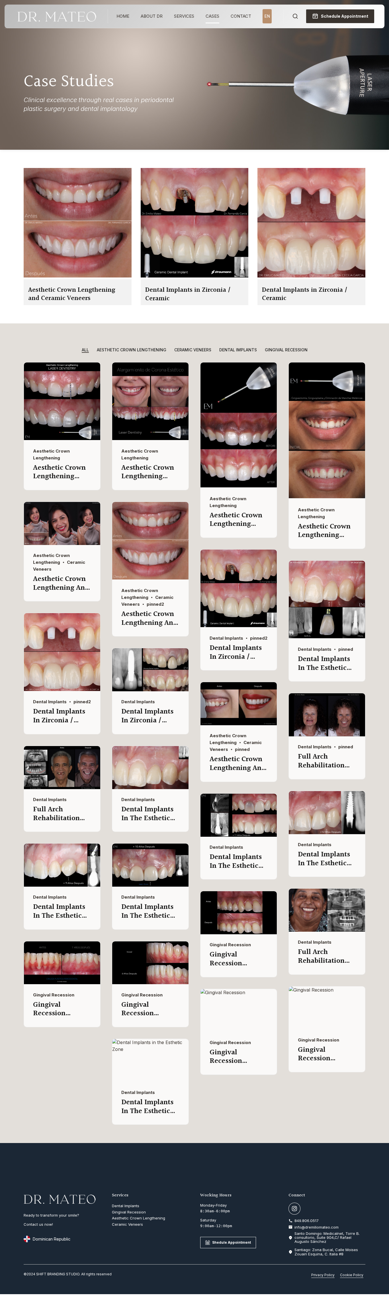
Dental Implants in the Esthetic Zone (324, 667)
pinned (345, 649)
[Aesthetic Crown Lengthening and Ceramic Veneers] (78, 276)
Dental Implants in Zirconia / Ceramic (188, 294)
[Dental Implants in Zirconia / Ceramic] (195, 276)
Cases (212, 16)
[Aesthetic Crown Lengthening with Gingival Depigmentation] (238, 486)
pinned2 (155, 604)
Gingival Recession (230, 944)
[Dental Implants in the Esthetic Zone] (327, 636)
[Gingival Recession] (238, 932)
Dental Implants (226, 638)
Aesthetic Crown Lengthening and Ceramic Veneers (71, 294)
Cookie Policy (351, 1275)
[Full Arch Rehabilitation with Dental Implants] (327, 734)
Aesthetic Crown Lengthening (59, 472)
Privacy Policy (323, 1275)
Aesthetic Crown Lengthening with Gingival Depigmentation (236, 528)
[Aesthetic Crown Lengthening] (62, 438)
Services (184, 16)
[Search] (295, 16)
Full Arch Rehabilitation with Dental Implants (321, 770)
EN (267, 16)
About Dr (152, 16)
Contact (241, 16)
